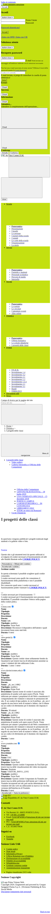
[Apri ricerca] (29, 167)
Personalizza (7, 564)
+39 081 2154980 (17, 815)
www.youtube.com (9, 743)
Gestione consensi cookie (16, 865)
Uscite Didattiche (19, 513)
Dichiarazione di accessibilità (18, 858)
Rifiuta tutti (22, 564)
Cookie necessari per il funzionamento (17, 595)
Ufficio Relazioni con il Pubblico (19, 856)
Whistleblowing (12, 863)
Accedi (4, 7)
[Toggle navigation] (21, 187)
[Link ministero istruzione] (12, 4)
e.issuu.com (6, 607)
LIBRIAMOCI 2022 (25, 508)
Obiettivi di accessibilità (16, 861)
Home (8, 426)
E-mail (28, 60)
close (4, 199)
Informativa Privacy (14, 854)
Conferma (14, 153)
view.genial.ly (7, 637)
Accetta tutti (10, 567)
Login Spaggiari (21, 70)
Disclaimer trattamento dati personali (16, 892)
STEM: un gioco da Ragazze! (29, 510)
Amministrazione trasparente (18, 868)
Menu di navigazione (35, 454)
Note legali (10, 851)
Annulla (5, 153)
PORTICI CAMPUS (25, 501)
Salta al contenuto (8, 2)
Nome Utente (31, 20)
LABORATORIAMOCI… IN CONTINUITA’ (29, 504)
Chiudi (4, 87)
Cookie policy (12, 849)
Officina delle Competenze (28, 489)
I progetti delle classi (14, 460)
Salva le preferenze (21, 793)
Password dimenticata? (10, 27)
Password (30, 23)
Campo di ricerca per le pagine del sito (17, 400)
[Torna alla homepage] (25, 155)
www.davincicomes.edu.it (12, 670)
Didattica (10, 428)
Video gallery (17, 462)
